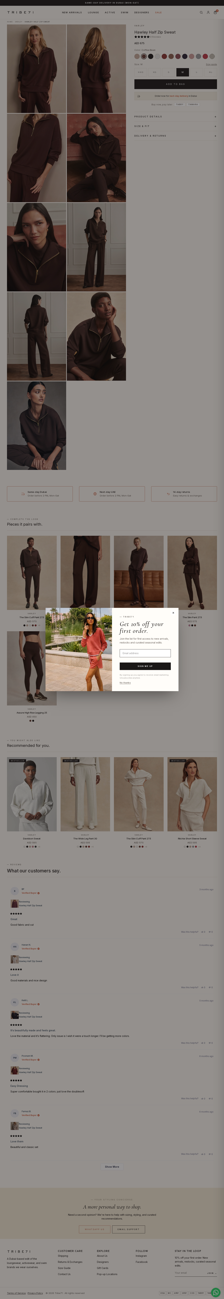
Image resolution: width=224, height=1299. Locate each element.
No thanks (125, 683)
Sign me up (145, 666)
